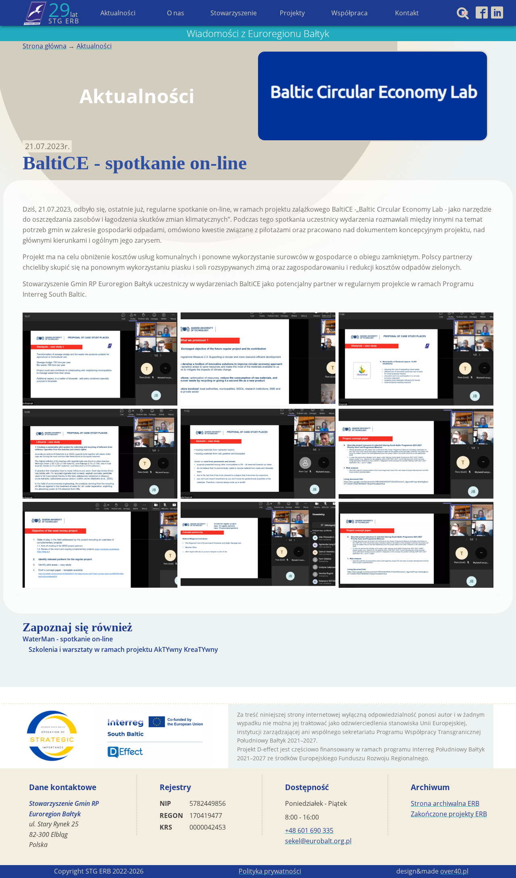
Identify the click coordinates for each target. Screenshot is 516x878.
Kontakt (407, 12)
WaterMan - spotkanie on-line (68, 639)
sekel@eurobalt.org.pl (318, 840)
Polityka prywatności (270, 871)
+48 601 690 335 (309, 830)
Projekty (292, 12)
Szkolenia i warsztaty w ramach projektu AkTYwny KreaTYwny (123, 649)
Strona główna (45, 46)
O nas (175, 12)
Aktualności (117, 12)
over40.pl (454, 871)
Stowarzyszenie (233, 12)
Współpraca (349, 12)
